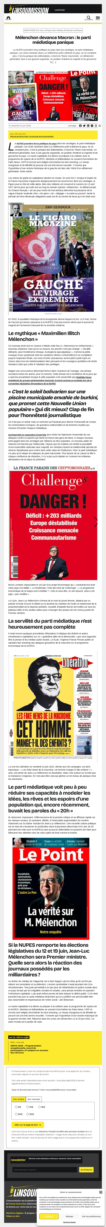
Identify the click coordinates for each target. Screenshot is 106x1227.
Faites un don (13, 1216)
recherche (88, 20)
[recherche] (89, 18)
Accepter (49, 1216)
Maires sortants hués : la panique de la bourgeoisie (32, 136)
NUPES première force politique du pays (36, 143)
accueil (8, 19)
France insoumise (17, 1204)
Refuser (69, 1216)
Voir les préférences (91, 1216)
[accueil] (8, 17)
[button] (101, 1192)
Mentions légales (69, 1222)
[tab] (19, 1099)
